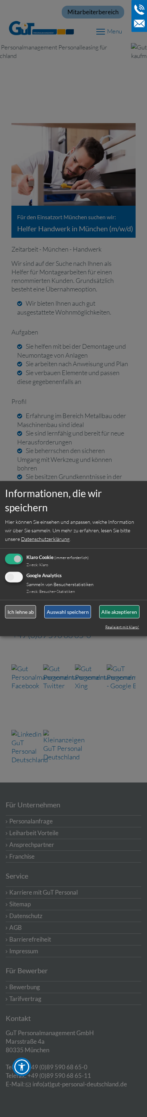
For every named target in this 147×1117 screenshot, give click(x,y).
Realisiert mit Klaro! (122, 627)
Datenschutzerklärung (45, 539)
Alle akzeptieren (119, 611)
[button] (21, 1066)
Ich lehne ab (20, 611)
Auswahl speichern (68, 611)
